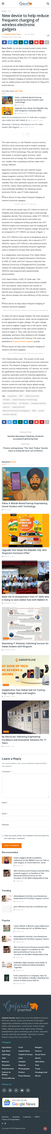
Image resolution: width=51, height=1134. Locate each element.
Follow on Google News (11, 1119)
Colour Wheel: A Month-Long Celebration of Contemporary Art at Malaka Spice (31, 927)
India (20, 1058)
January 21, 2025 (21, 113)
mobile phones (18, 407)
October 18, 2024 (28, 127)
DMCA (37, 1117)
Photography (23, 1069)
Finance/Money (8, 1078)
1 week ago (19, 881)
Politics (21, 1072)
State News (39, 1061)
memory (6, 407)
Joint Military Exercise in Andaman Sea (30, 906)
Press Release (24, 1076)
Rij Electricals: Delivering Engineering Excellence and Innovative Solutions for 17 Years (24, 739)
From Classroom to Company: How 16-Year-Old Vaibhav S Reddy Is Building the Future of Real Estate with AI (31, 978)
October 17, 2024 (9, 697)
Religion (38, 1047)
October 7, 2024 (8, 746)
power (41, 411)
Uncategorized (41, 1072)
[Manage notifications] (45, 1129)
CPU (21, 396)
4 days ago (19, 866)
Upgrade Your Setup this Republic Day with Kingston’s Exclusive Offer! (31, 109)
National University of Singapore (16, 411)
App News (6, 1051)
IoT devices (23, 403)
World (37, 1076)
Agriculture (6, 1047)
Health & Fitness (25, 1054)
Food (20, 1047)
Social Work (40, 1054)
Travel (37, 1069)
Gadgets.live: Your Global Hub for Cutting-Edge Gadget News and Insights (24, 691)
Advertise (15, 1117)
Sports (38, 1058)
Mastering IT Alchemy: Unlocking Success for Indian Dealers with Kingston (25, 645)
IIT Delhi (6, 400)
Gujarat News (24, 1051)
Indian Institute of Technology (25, 400)
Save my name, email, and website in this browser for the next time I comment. (26, 836)
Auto (4, 1058)
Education (6, 1065)
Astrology (6, 1054)
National (22, 1065)
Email (5, 813)
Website (5, 825)
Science (38, 1051)
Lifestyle (22, 1061)
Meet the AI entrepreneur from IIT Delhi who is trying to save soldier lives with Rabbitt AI (25, 598)
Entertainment (8, 1069)
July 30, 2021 (30, 34)
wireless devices (9, 414)
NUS (34, 411)
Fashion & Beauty (6, 1073)
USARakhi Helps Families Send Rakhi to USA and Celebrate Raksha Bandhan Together (30, 965)
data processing (32, 396)
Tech (9, 11)
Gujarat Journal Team (12, 34)
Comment (7, 771)
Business (5, 1061)
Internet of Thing (9, 403)
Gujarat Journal (20, 1128)
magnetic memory (38, 403)
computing (12, 396)
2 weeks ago (19, 901)
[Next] (28, 134)
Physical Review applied (23, 341)
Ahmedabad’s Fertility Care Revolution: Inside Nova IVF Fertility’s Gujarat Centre (31, 897)
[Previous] (23, 134)
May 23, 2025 (20, 105)
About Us (5, 1117)
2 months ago (20, 983)
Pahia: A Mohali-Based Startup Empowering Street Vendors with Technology (29, 99)
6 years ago (19, 910)
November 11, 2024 (36, 120)
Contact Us (27, 1117)
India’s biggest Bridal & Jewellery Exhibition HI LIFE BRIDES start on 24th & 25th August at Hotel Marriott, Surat (31, 860)
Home (4, 11)
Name (5, 802)
